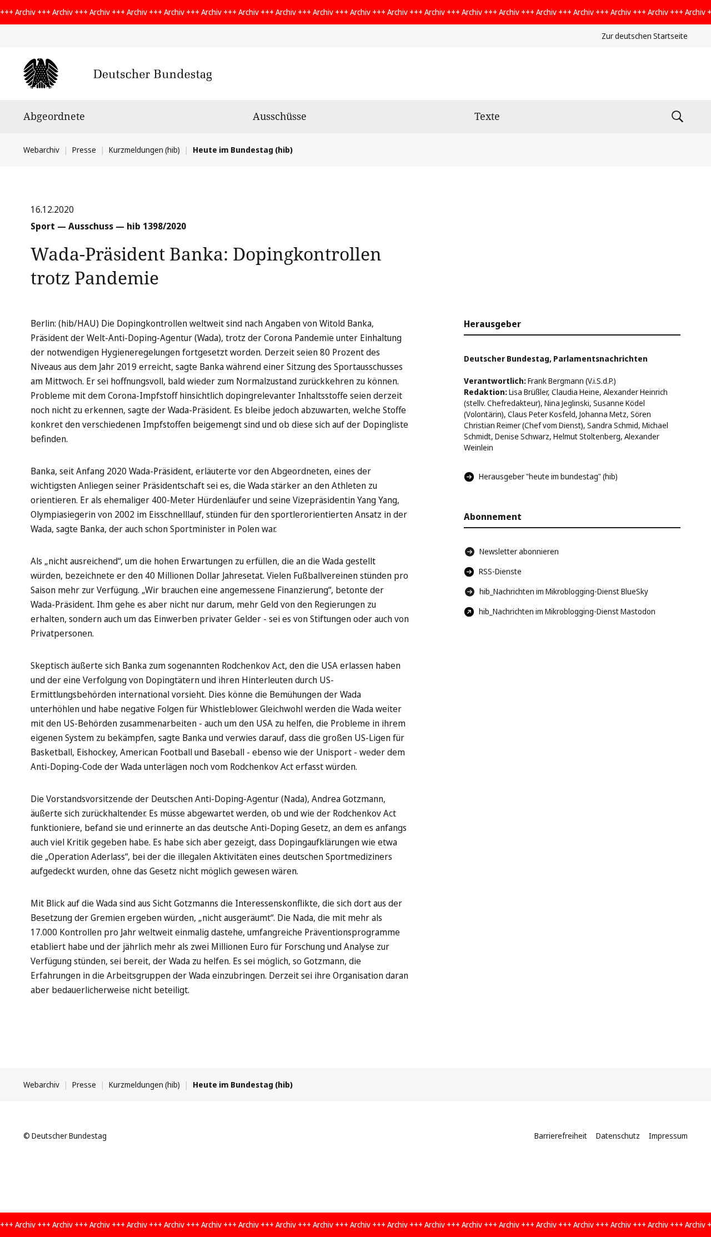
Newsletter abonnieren (519, 551)
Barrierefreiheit (560, 1135)
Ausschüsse (280, 116)
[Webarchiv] (117, 73)
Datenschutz (618, 1135)
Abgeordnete (54, 116)
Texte (487, 116)
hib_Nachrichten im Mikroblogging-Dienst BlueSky (563, 591)
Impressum (668, 1135)
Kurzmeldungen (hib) (144, 149)
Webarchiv (41, 149)
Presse (84, 149)
